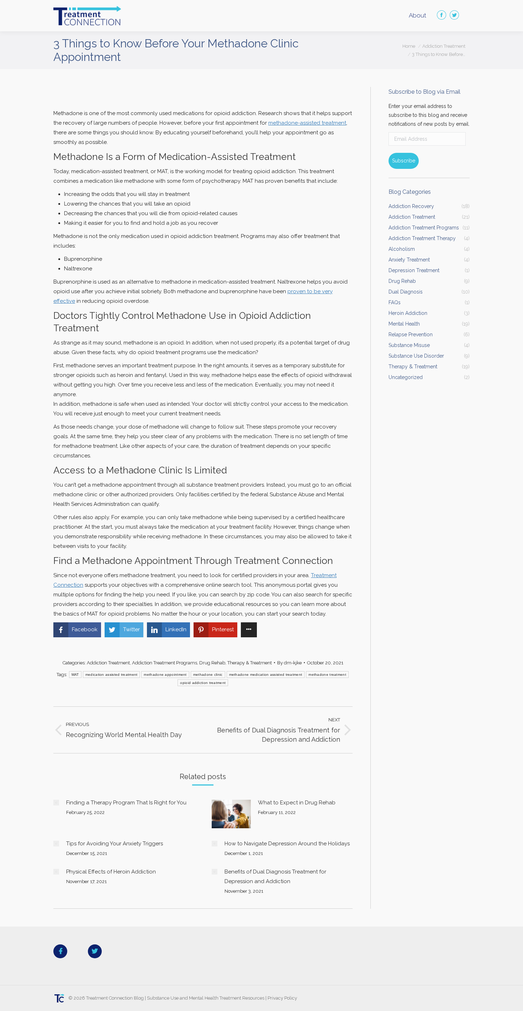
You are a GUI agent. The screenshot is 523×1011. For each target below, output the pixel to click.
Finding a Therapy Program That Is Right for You (126, 802)
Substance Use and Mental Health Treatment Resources (205, 998)
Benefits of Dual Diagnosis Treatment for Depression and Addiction (275, 877)
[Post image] (56, 802)
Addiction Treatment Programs (164, 662)
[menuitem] (417, 15)
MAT (75, 674)
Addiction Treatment (108, 662)
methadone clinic (208, 674)
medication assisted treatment (111, 674)
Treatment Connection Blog (115, 998)
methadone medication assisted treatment (265, 674)
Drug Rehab (212, 662)
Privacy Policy (282, 998)
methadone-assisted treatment (307, 123)
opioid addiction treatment (203, 683)
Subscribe (403, 161)
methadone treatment (327, 674)
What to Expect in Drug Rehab (297, 802)
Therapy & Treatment (249, 662)
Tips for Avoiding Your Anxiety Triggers (114, 843)
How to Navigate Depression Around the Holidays (287, 843)
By (289, 662)
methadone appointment (165, 674)
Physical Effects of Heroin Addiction (111, 872)
